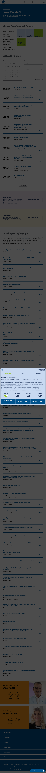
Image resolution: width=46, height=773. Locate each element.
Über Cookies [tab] (38, 373)
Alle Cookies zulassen (37, 401)
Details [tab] (23, 373)
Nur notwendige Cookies (8, 401)
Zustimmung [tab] (8, 373)
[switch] (17, 396)
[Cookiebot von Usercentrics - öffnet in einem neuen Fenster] (39, 370)
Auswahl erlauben (23, 401)
